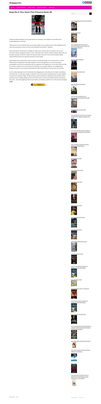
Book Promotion (41, 7)
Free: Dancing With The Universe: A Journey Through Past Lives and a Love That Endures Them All (80, 46)
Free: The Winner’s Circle (77, 254)
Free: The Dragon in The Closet (78, 109)
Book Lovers (31, 7)
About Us (51, 7)
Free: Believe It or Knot (76, 182)
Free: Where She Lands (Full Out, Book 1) (80, 341)
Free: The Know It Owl (76, 279)
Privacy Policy (74, 397)
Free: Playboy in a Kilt (76, 158)
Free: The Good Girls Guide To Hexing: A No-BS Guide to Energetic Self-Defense (80, 131)
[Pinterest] (88, 2)
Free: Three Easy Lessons (77, 170)
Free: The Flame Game (76, 205)
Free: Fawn (73, 363)
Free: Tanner (74, 193)
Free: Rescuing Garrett (76, 229)
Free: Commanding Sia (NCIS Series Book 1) (81, 21)
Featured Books (21, 7)
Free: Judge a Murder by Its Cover (79, 241)
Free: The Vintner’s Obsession (78, 84)
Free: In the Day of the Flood (78, 71)
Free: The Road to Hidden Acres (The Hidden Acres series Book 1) (80, 145)
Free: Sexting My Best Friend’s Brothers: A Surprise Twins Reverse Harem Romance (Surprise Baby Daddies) (81, 328)
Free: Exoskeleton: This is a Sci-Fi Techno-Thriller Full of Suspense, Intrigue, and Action (81, 117)
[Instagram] (91, 2)
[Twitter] (83, 2)
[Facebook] (86, 2)
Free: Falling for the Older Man (78, 314)
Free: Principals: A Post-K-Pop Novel (80, 288)
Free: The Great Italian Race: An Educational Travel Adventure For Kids (80, 97)
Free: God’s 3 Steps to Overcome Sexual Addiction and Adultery (80, 350)
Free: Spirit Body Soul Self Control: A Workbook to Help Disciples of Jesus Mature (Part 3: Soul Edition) (80, 377)
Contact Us (81, 397)
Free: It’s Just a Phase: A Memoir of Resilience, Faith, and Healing (79, 267)
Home (12, 7)
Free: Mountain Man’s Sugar (78, 217)
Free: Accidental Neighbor (77, 59)
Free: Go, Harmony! (76, 32)
